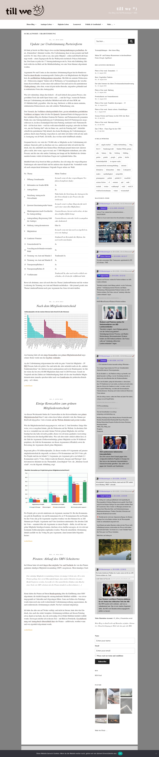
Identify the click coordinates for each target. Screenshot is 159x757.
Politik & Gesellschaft (93, 24)
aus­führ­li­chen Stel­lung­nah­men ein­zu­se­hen (45, 78)
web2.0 (130, 186)
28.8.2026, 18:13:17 (120, 256)
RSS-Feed (98, 675)
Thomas (103, 360)
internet (123, 165)
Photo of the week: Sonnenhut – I (106, 71)
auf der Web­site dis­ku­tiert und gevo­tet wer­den (68, 420)
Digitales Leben (63, 24)
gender (105, 157)
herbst (127, 157)
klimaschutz (110, 170)
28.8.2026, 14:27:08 (116, 360)
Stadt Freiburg (105, 496)
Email (97, 645)
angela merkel (106, 145)
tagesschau (104, 276)
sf (109, 182)
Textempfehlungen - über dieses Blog (107, 50)
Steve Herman (105, 256)
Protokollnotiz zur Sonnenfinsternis (106, 96)
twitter (106, 186)
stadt (127, 182)
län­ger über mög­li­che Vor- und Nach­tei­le (58, 565)
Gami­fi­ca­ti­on (64, 377)
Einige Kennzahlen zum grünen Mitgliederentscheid (56, 405)
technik (98, 186)
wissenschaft (125, 190)
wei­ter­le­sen (28, 385)
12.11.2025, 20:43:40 (117, 208)
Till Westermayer (104, 204)
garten (98, 157)
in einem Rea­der (34, 75)
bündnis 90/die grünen (124, 149)
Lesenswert (77, 24)
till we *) (127, 8)
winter (116, 190)
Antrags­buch (36, 621)
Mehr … (110, 24)
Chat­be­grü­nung (30, 86)
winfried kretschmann (103, 190)
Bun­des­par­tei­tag (55, 593)
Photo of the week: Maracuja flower (107, 122)
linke (118, 170)
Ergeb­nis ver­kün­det (53, 357)
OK (120, 753)
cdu (97, 153)
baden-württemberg (120, 145)
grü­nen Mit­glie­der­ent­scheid (71, 355)
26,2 (25, 366)
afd (97, 145)
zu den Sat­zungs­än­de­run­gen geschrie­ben (69, 50)
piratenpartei (100, 178)
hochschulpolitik (101, 161)
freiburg (117, 153)
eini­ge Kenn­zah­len (50, 355)
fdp (110, 153)
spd (122, 182)
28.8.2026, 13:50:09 (120, 496)
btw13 (98, 149)
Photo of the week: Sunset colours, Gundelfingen (111, 109)
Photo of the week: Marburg (104, 90)
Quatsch (56, 114)
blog (130, 145)
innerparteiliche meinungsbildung (107, 165)
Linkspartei (127, 170)
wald (123, 186)
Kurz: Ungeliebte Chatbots (103, 77)
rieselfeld (127, 178)
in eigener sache (115, 161)
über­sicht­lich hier (48, 621)
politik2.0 (118, 178)
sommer (115, 182)
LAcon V (103, 208)
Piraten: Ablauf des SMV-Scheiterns (56, 558)
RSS (130, 626)
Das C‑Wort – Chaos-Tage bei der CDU (108, 129)
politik (110, 178)
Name (97, 636)
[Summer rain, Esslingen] (101, 699)
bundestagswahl (108, 149)
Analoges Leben (46, 24)
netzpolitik (119, 174)
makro (98, 174)
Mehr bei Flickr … (101, 730)
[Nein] (156, 753)
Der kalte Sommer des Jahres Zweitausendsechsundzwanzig (114, 83)
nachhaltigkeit (108, 174)
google (113, 157)
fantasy (104, 153)
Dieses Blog (30, 24)
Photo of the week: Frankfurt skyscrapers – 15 (110, 103)
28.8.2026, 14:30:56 (119, 479)
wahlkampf (115, 186)
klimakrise (99, 170)
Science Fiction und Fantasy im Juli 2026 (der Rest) (112, 116)
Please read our (110, 655)
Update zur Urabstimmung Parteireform (56, 44)
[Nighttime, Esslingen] (113, 719)
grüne (120, 157)
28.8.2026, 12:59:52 (119, 569)
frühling (125, 153)
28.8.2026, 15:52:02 (118, 276)
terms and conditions (115, 655)
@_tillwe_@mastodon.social (122, 618)
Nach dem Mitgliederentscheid (56, 305)
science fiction (101, 182)
